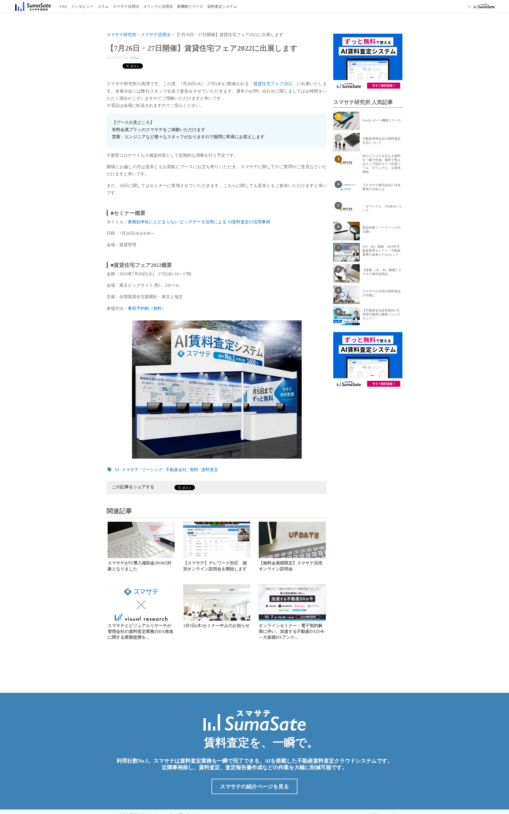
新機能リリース (190, 6)
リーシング (152, 469)
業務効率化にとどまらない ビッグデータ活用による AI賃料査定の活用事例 (199, 222)
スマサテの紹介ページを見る (254, 786)
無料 (194, 469)
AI (116, 469)
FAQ (63, 6)
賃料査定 (209, 469)
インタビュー (82, 6)
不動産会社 (176, 469)
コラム (103, 6)
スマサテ (130, 469)
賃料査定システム (222, 6)
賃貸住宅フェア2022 (272, 83)
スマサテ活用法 (126, 6)
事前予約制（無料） (147, 308)
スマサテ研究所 (121, 34)
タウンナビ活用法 (158, 6)
